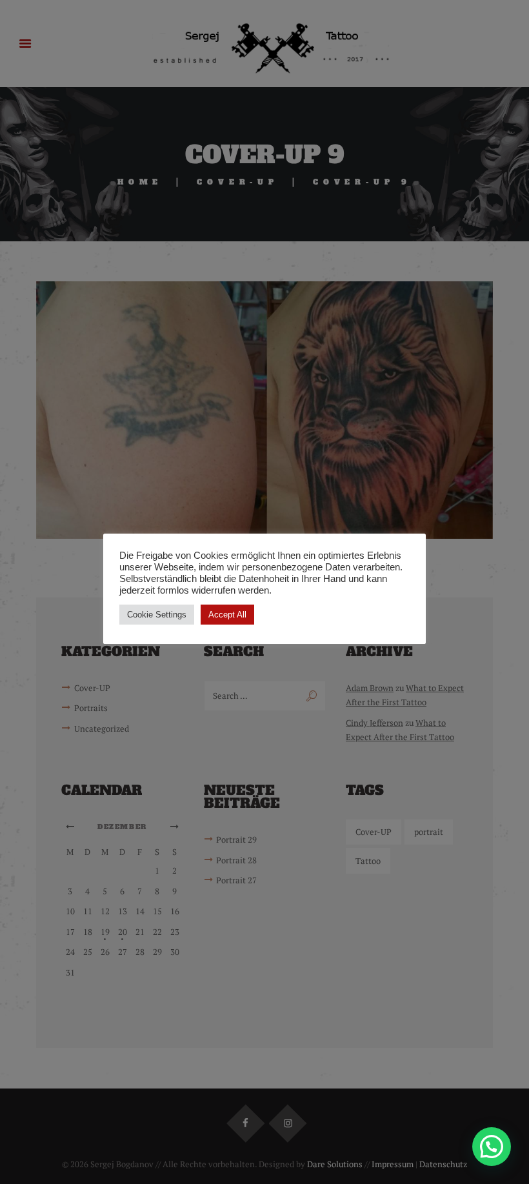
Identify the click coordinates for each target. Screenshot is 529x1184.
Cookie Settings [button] (156, 614)
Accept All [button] (227, 614)
